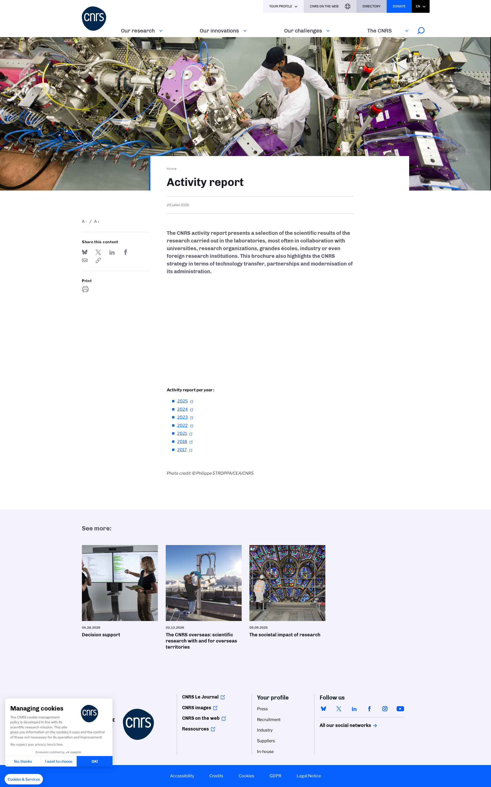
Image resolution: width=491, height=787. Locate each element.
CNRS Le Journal (200, 697)
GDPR (275, 775)
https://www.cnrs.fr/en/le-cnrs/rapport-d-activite (98, 260)
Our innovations (219, 30)
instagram (385, 709)
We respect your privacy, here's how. (36, 744)
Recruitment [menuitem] (269, 719)
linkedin (354, 709)
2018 (182, 441)
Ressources (195, 729)
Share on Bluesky (84, 252)
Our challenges (303, 30)
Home (172, 169)
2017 (182, 449)
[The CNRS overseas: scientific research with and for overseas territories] (204, 599)
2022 (182, 425)
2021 (182, 433)
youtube (400, 709)
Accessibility (182, 775)
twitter (339, 709)
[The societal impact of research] (287, 593)
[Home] (98, 18)
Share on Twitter (98, 252)
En (418, 6)
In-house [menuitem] (265, 751)
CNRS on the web (201, 718)
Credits (216, 775)
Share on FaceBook (125, 252)
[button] (24, 779)
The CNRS (379, 30)
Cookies (246, 775)
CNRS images (196, 708)
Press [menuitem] (262, 708)
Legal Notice (309, 775)
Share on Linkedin (112, 252)
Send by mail (84, 260)
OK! (95, 761)
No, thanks (23, 761)
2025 (182, 401)
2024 (182, 409)
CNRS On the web (324, 6)
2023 (182, 417)
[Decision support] (120, 593)
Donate (399, 6)
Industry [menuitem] (265, 730)
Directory (372, 6)
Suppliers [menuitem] (266, 740)
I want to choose (58, 761)
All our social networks (340, 725)
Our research (138, 30)
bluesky (323, 709)
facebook (369, 709)
